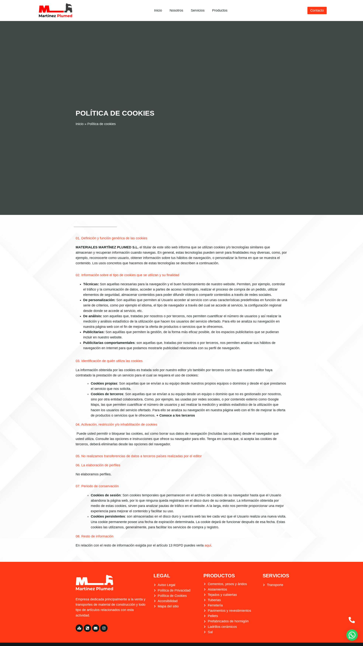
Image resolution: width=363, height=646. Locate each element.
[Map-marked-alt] (79, 628)
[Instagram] (103, 628)
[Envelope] (95, 628)
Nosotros (176, 10)
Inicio (158, 10)
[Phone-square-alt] (87, 628)
